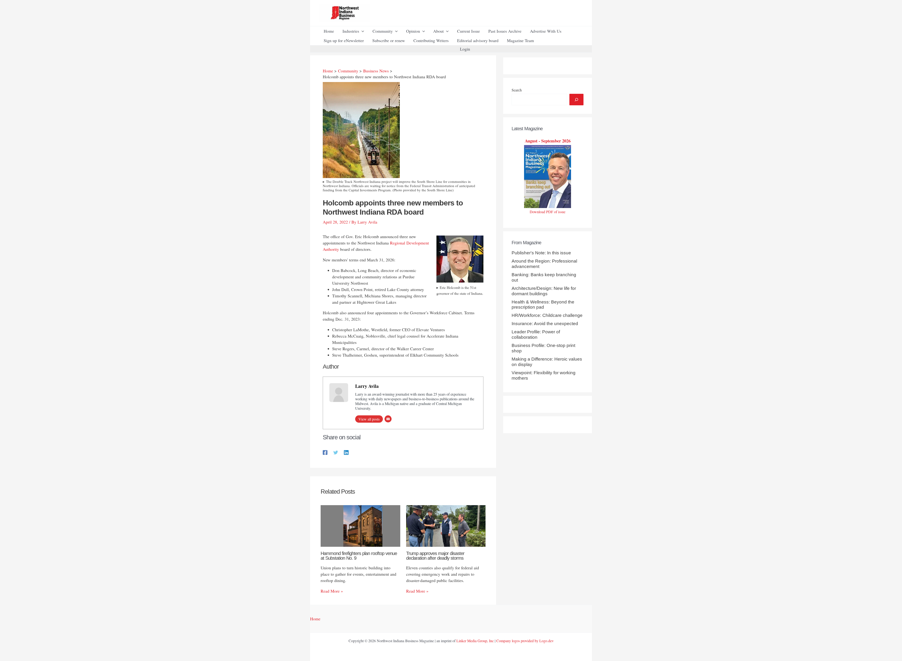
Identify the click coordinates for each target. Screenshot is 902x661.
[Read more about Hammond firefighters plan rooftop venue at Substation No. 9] (360, 525)
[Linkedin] (346, 452)
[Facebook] (325, 452)
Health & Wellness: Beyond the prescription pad (543, 304)
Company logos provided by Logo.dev (525, 640)
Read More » (332, 591)
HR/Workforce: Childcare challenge (547, 315)
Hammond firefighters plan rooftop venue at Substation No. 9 (359, 556)
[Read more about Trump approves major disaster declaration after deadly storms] (446, 525)
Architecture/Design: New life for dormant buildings (544, 291)
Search (517, 89)
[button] (361, 31)
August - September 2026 (548, 141)
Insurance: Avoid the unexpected (545, 323)
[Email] (388, 418)
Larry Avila (367, 386)
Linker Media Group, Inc (475, 640)
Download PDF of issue (547, 211)
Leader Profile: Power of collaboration (536, 334)
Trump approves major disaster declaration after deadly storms (435, 556)
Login (465, 49)
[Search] (576, 99)
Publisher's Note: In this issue (541, 252)
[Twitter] (335, 452)
